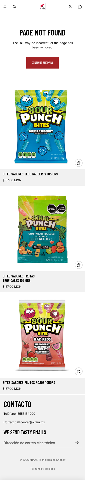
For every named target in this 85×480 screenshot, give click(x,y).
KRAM (33, 459)
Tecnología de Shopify (52, 459)
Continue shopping (42, 63)
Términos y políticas (42, 468)
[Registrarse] (77, 442)
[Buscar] (14, 6)
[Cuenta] (70, 6)
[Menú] (5, 7)
